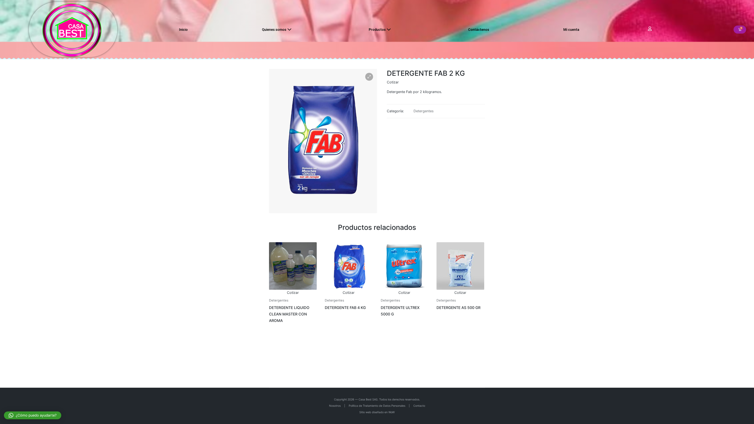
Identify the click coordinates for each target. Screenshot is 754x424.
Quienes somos (274, 29)
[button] (369, 77)
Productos (377, 29)
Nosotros (335, 405)
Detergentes (424, 111)
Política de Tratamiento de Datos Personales (377, 405)
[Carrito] (740, 30)
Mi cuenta (571, 29)
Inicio (183, 29)
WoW (391, 412)
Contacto (419, 405)
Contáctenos (478, 29)
